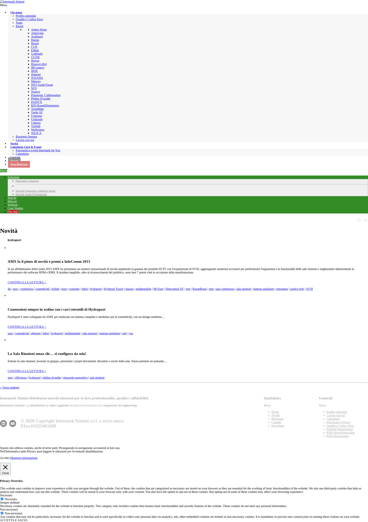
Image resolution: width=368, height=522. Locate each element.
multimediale (143, 289)
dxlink (55, 289)
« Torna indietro (9, 387)
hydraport (96, 289)
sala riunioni (243, 289)
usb (124, 333)
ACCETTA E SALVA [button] (14, 520)
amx (15, 289)
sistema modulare (263, 289)
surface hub (297, 289)
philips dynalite (52, 377)
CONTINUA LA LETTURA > (27, 282)
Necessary (11, 499)
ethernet (36, 333)
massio (129, 289)
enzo (64, 289)
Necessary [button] (6, 495)
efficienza (21, 377)
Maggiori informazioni (23, 458)
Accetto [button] (4, 458)
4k (9, 289)
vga (131, 333)
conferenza (26, 289)
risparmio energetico (75, 377)
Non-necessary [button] (9, 509)
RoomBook (199, 289)
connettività (42, 289)
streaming (282, 289)
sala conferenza (225, 289)
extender (74, 289)
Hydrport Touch (113, 289)
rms (188, 289)
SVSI (309, 289)
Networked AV (174, 289)
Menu (3, 5)
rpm (211, 289)
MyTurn (158, 289)
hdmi (85, 289)
